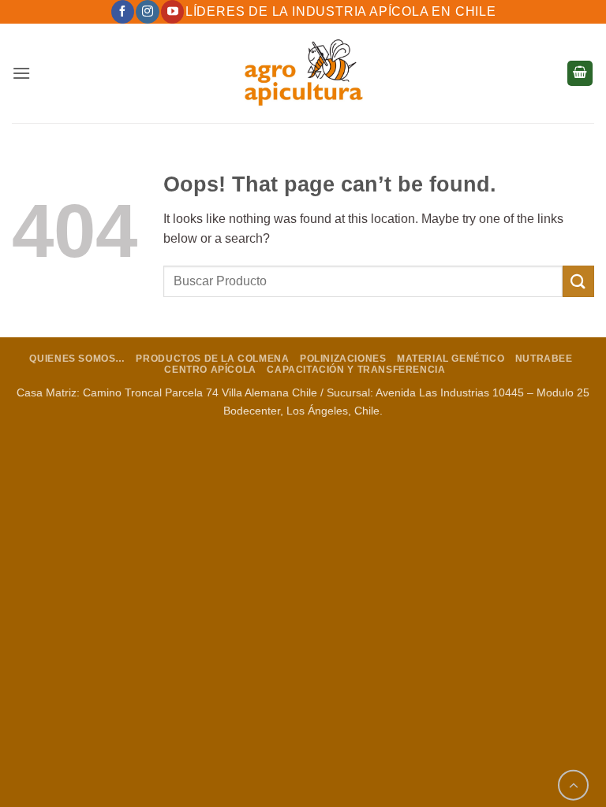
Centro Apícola (210, 369)
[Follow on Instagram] (147, 12)
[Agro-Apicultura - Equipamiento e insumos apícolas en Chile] (303, 73)
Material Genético (450, 358)
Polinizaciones (343, 358)
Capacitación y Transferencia (356, 369)
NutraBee (544, 358)
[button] (21, 73)
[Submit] (578, 281)
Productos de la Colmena (212, 358)
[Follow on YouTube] (172, 12)
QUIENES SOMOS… (77, 358)
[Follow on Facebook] (122, 12)
